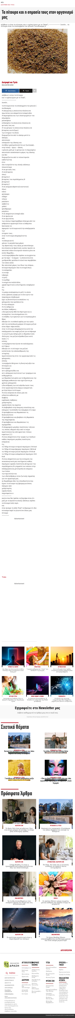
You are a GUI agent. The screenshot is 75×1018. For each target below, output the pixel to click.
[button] (66, 950)
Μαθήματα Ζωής (35, 976)
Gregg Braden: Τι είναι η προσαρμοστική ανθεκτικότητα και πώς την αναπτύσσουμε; (19, 866)
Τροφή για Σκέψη (64, 974)
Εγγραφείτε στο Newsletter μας (37, 708)
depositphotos (10, 978)
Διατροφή (25, 980)
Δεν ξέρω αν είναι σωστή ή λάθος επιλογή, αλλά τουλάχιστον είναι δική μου (13, 670)
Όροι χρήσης (9, 988)
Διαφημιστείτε (9, 985)
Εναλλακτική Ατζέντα (64, 979)
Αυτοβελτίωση (51, 862)
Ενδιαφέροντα (19, 898)
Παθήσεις (49, 971)
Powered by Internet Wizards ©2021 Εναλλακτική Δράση (60, 1015)
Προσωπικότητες (64, 972)
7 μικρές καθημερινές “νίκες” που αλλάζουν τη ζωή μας (37, 669)
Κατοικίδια (35, 973)
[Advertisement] (19, 548)
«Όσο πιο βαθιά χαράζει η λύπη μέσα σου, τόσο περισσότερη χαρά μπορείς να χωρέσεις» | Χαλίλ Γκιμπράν (55, 781)
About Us (8, 983)
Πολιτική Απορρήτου (8, 990)
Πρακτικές (25, 976)
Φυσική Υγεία (50, 977)
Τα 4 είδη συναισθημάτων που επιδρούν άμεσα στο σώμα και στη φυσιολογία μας (19, 902)
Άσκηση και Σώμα (50, 986)
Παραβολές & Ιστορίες (36, 980)
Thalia (4, 577)
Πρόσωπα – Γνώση (63, 964)
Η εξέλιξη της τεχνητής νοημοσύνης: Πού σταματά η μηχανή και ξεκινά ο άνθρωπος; (62, 700)
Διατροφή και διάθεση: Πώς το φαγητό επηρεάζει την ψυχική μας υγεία (13, 700)
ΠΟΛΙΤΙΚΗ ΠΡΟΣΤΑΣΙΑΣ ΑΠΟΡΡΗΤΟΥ (37, 717)
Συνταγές (25, 994)
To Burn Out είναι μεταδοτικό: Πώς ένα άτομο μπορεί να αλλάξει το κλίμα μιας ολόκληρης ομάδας (19, 829)
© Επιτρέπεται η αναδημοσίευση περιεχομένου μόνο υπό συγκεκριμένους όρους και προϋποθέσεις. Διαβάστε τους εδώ (11, 1006)
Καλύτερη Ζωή (19, 825)
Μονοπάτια (25, 974)
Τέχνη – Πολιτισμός (35, 988)
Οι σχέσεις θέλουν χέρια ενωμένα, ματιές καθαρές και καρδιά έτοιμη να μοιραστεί (55, 902)
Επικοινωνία (9, 994)
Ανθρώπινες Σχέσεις (36, 970)
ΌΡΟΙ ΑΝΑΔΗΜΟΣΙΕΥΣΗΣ (11, 997)
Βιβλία (56, 898)
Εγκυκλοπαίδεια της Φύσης (51, 990)
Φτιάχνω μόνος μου (50, 998)
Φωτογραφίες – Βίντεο (37, 991)
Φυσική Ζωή (50, 981)
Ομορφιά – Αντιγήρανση (50, 994)
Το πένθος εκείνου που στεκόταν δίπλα (56, 751)
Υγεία (48, 963)
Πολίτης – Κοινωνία (35, 984)
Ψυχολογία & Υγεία (55, 825)
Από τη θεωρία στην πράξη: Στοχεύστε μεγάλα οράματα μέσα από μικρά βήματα (61, 670)
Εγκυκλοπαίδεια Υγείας (51, 968)
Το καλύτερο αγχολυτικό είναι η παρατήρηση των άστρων (19, 938)
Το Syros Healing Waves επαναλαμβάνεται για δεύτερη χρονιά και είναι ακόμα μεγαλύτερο (55, 938)
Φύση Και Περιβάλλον (50, 1001)
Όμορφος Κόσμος (35, 964)
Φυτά (2, 2)
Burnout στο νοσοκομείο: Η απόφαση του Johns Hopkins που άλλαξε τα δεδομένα (55, 829)
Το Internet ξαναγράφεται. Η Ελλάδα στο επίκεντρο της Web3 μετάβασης (37, 700)
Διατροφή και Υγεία (7, 4)
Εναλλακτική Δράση (8, 85)
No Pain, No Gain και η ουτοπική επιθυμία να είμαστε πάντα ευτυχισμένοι (56, 866)
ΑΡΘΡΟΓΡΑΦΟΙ (9, 980)
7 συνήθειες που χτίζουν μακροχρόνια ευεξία (19, 779)
